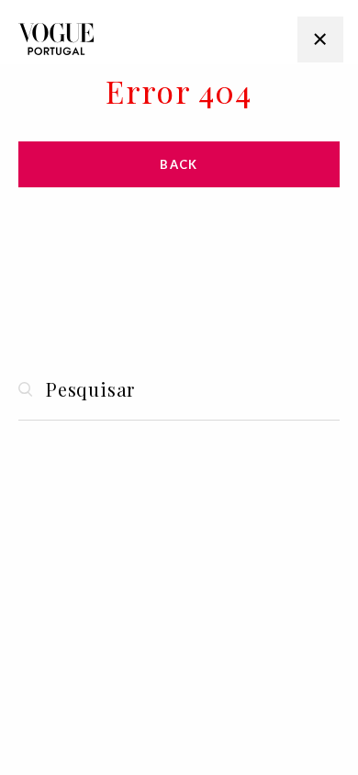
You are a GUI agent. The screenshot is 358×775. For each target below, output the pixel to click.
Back (178, 164)
